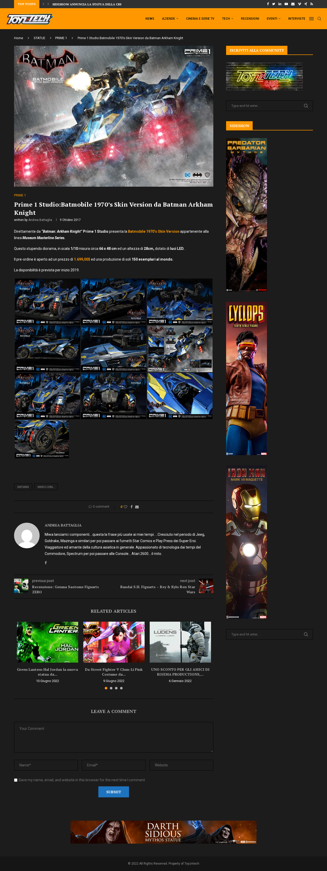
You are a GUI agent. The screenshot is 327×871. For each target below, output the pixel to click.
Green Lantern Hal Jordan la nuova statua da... (47, 672)
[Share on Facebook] (132, 507)
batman (23, 487)
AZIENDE (168, 18)
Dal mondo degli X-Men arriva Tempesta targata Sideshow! (104, 4)
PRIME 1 (61, 38)
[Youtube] (286, 4)
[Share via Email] (137, 507)
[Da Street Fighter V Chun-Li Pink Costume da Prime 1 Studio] (114, 642)
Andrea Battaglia (40, 220)
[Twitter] (273, 4)
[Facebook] (268, 4)
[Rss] (311, 4)
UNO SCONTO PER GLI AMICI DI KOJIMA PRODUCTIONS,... (180, 672)
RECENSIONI (250, 18)
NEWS (149, 18)
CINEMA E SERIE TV (200, 18)
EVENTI (272, 18)
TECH (226, 18)
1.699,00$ (82, 259)
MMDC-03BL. (46, 487)
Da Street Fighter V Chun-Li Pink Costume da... (114, 672)
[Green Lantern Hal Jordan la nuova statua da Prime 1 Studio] (47, 642)
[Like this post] (125, 507)
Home (18, 38)
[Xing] (306, 4)
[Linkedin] (279, 4)
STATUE (39, 38)
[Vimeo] (299, 4)
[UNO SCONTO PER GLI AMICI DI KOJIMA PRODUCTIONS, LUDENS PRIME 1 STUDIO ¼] (180, 642)
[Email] (293, 4)
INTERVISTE (296, 18)
